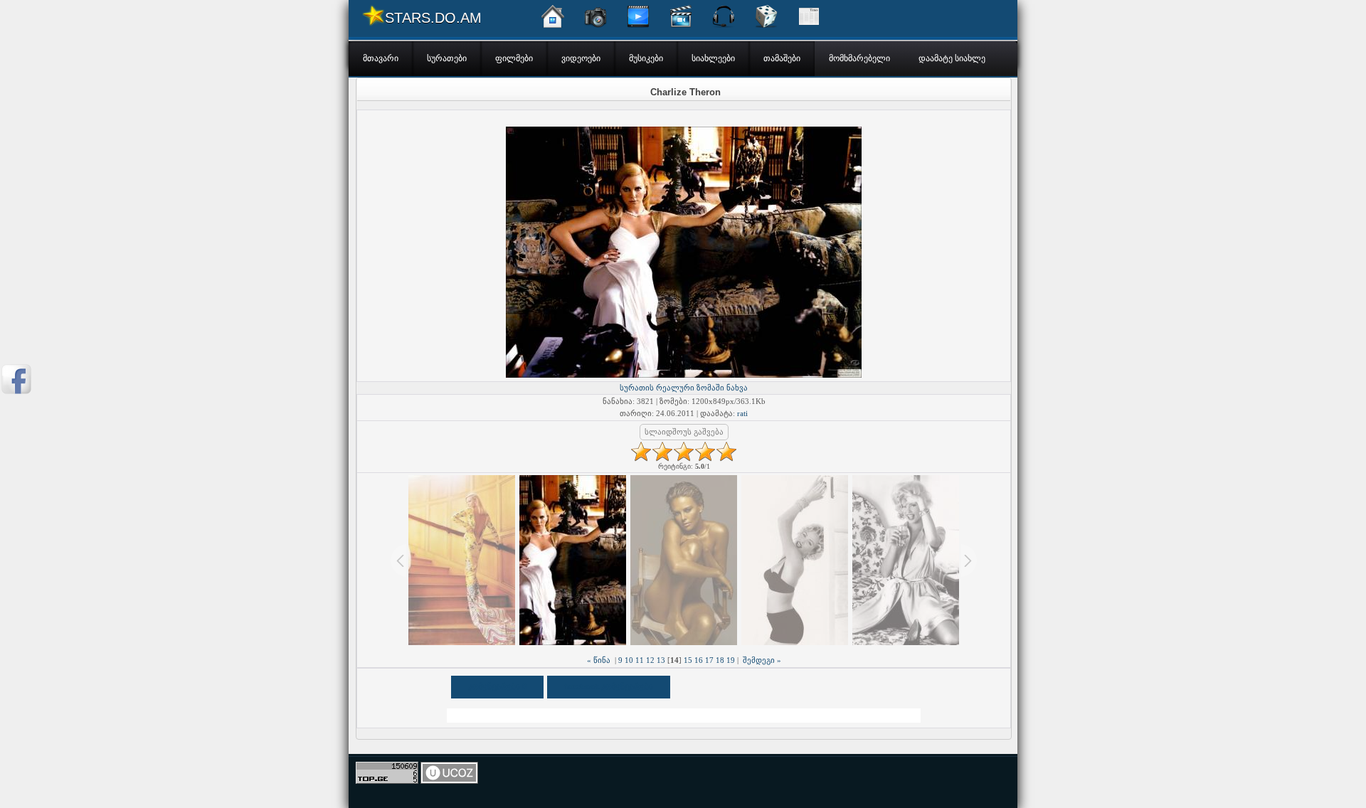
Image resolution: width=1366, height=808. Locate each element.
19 (730, 660)
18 (720, 660)
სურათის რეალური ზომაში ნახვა (684, 387)
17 (709, 660)
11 (639, 660)
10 (629, 660)
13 (661, 660)
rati (742, 413)
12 (650, 660)
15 (688, 660)
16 (698, 660)
